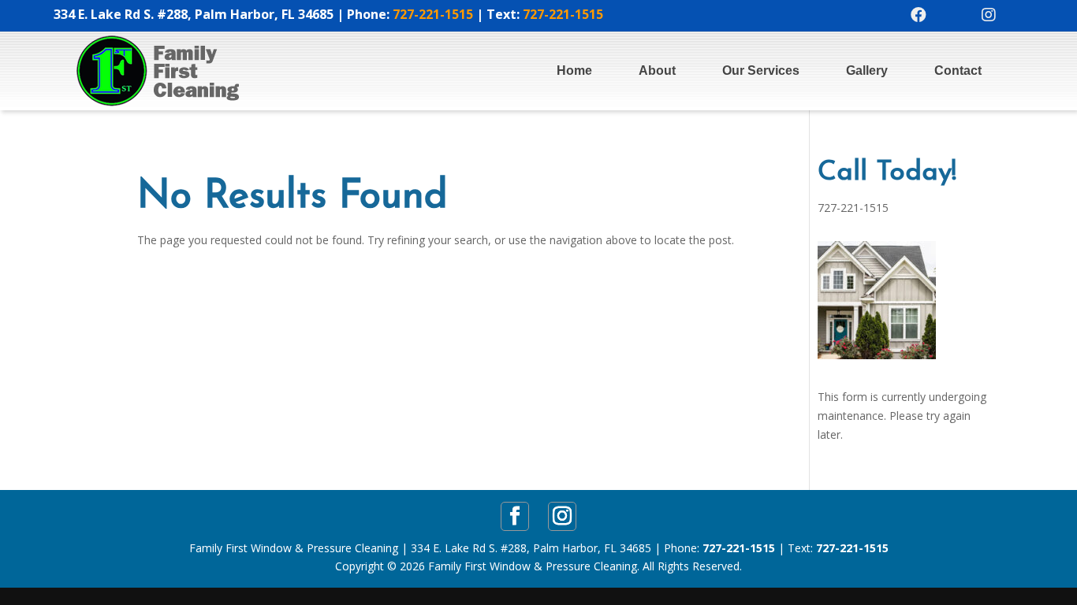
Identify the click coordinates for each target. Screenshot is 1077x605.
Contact (958, 70)
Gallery (867, 70)
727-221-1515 (433, 14)
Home (574, 70)
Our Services (760, 70)
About (657, 70)
